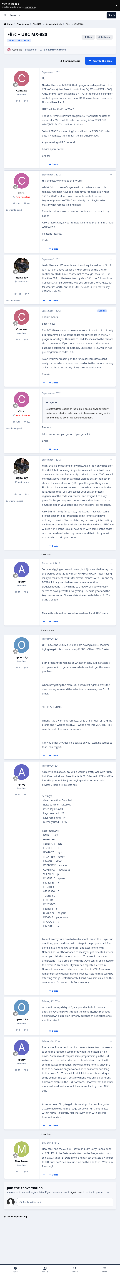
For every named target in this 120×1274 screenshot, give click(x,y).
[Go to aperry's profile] (21, 569)
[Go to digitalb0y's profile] (21, 265)
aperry (22, 581)
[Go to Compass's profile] (9, 49)
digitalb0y (21, 277)
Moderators (22, 281)
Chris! (21, 193)
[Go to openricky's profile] (21, 645)
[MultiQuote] (44, 164)
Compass (17, 49)
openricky (22, 657)
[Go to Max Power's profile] (21, 1149)
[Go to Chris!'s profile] (21, 181)
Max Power (21, 1161)
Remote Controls (57, 49)
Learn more (6, 5)
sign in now (76, 1192)
